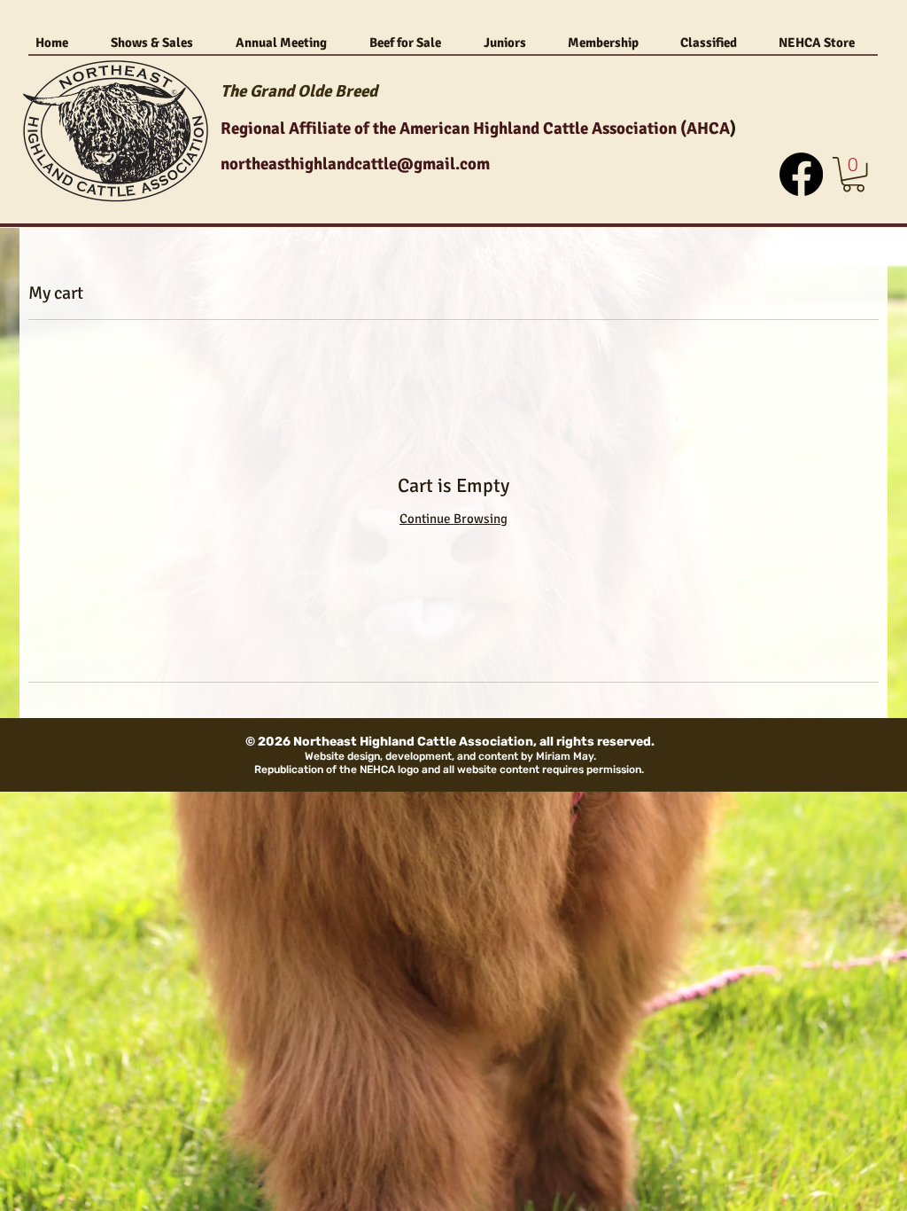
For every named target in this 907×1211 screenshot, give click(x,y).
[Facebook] (801, 174)
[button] (853, 174)
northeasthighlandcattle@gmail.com (355, 164)
